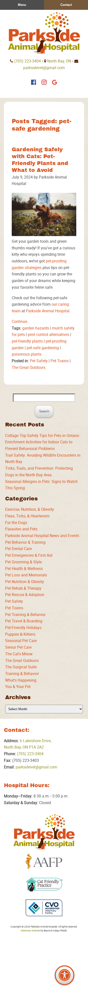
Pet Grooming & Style (23, 562)
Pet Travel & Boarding (23, 621)
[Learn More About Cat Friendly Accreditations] (44, 885)
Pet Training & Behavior (25, 614)
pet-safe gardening (43, 347)
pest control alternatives (48, 334)
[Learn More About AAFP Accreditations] (44, 862)
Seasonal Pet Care (21, 640)
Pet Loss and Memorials (26, 575)
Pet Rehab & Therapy (23, 588)
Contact (66, 5)
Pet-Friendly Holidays (23, 627)
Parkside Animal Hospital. (48, 311)
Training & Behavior (22, 673)
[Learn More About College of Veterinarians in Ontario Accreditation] (44, 907)
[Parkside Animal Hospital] (44, 33)
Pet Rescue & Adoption (24, 594)
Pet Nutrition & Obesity (24, 581)
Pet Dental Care (18, 548)
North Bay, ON (59, 61)
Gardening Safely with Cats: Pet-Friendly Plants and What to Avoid (40, 159)
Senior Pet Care (18, 647)
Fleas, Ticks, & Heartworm (27, 516)
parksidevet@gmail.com (44, 67)
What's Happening (20, 680)
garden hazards (35, 328)
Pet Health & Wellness (24, 568)
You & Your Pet (18, 686)
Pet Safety (39, 360)
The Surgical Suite (21, 667)
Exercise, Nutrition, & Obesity (29, 509)
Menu (22, 5)
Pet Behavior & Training (25, 542)
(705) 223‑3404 (27, 61)
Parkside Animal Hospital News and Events (42, 535)
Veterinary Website (30, 930)
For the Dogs (16, 522)
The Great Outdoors (28, 367)
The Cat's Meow (19, 654)
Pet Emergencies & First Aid (28, 555)
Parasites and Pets (21, 529)
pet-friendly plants (27, 341)
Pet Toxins (60, 360)
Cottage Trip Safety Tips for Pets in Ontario (42, 435)
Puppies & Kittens (20, 634)
